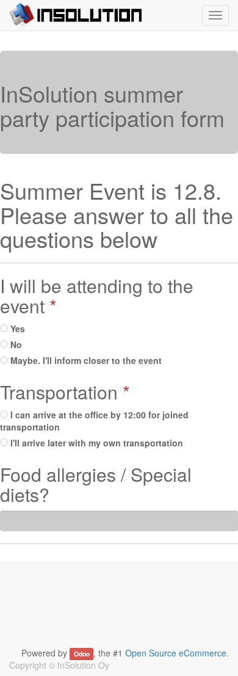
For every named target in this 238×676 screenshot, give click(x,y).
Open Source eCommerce (175, 653)
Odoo (82, 653)
